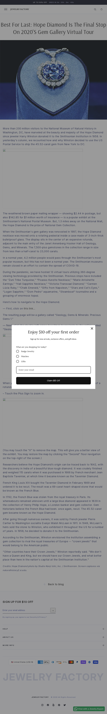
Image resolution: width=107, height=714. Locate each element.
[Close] (92, 328)
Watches (25, 356)
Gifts (23, 361)
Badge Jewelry (27, 351)
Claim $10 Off (53, 380)
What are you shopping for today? (31, 347)
